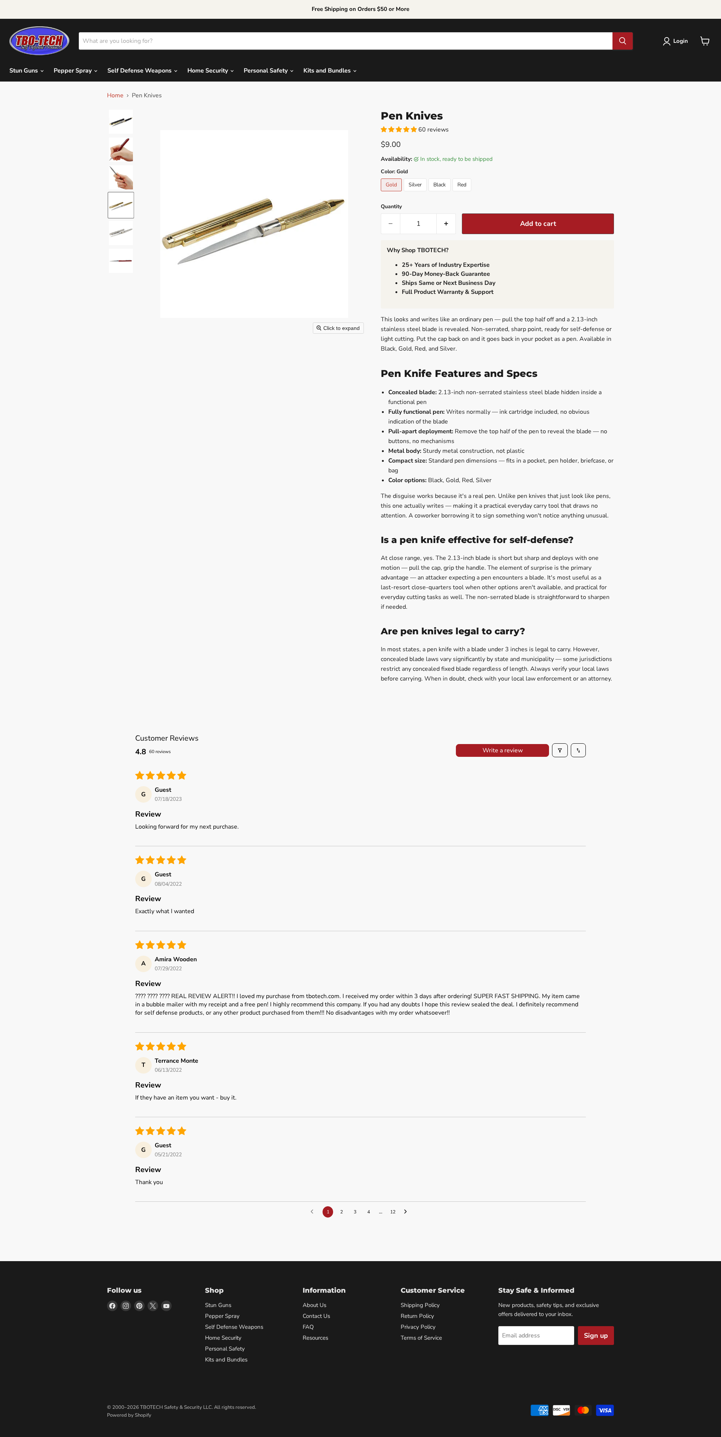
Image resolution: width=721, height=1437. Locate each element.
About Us (314, 1305)
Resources (315, 1338)
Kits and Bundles (327, 71)
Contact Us (316, 1316)
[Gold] (392, 193)
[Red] (463, 193)
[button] (677, 41)
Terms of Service (421, 1338)
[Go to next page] (407, 1212)
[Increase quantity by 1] (446, 223)
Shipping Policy (420, 1305)
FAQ (308, 1327)
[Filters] (560, 750)
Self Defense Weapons (140, 71)
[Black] (440, 193)
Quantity (391, 207)
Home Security (208, 71)
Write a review (503, 750)
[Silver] (416, 193)
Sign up (596, 1335)
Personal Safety (266, 71)
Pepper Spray (73, 71)
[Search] (622, 41)
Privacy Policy (418, 1327)
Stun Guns (24, 71)
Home (115, 95)
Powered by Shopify (129, 1415)
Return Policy (417, 1316)
